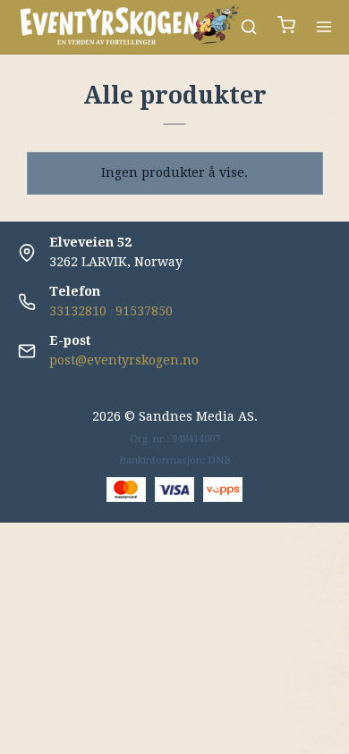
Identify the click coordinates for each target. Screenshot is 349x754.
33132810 (77, 311)
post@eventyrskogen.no (124, 360)
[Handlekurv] (286, 27)
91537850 (144, 311)
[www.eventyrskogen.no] (129, 27)
